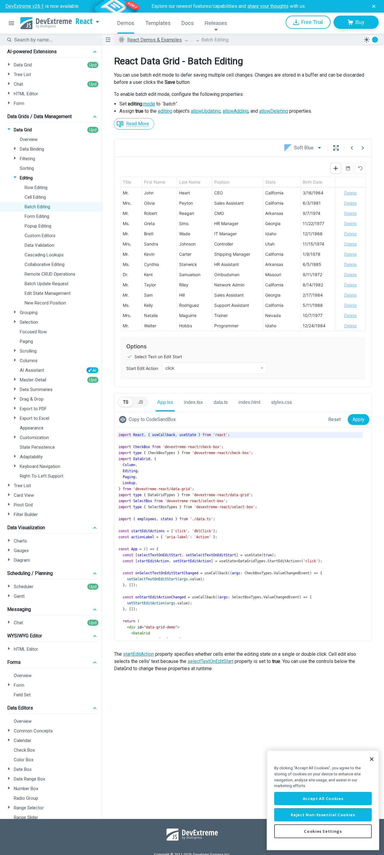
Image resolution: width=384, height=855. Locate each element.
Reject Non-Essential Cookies (323, 814)
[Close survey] (374, 6)
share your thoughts (268, 6)
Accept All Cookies (323, 798)
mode (149, 104)
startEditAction (138, 654)
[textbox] (54, 40)
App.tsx (165, 402)
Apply (358, 419)
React (84, 21)
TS (125, 402)
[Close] (371, 759)
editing (165, 111)
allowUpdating (205, 111)
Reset (334, 419)
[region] (323, 800)
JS (140, 402)
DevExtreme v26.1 (24, 6)
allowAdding (235, 111)
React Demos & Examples (154, 40)
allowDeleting (273, 111)
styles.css (281, 402)
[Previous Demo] (351, 147)
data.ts (221, 402)
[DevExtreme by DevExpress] (46, 23)
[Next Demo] (362, 147)
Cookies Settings (323, 831)
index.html (249, 402)
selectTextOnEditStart (210, 661)
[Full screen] (336, 147)
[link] (149, 419)
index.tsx (193, 402)
